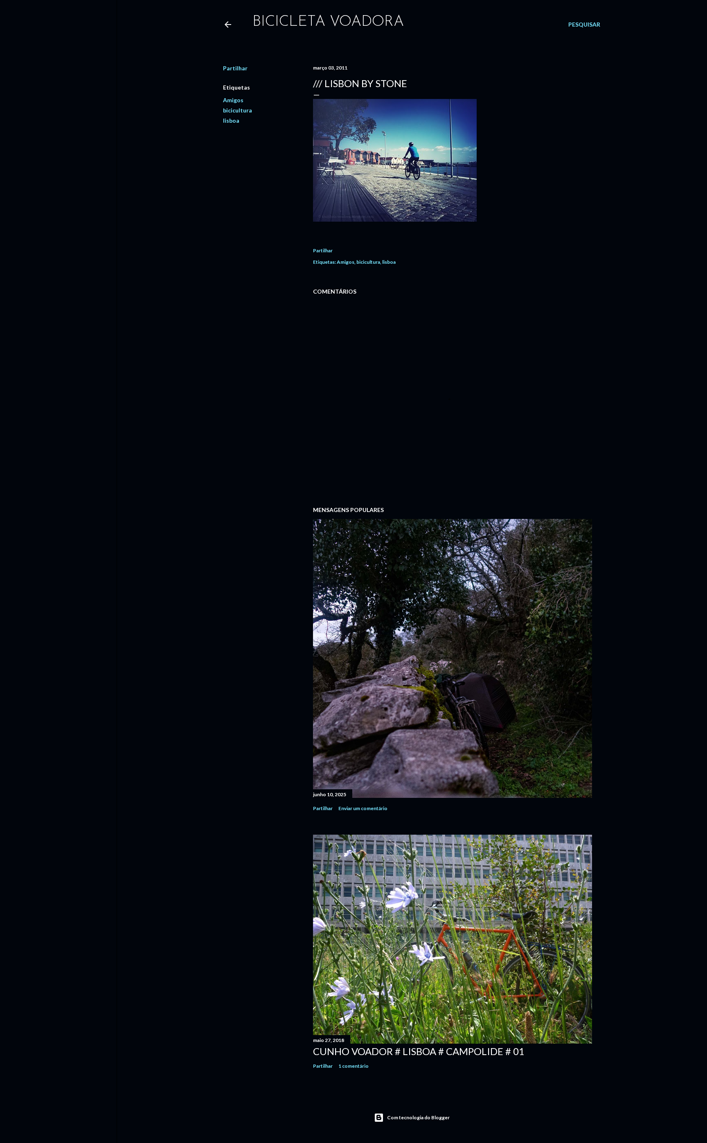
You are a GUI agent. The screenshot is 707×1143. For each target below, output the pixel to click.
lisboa (231, 120)
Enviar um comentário (362, 808)
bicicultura (237, 110)
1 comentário (353, 1066)
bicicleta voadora (328, 22)
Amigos (233, 100)
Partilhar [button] (235, 68)
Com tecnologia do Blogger (418, 1117)
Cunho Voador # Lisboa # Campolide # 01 (419, 1051)
